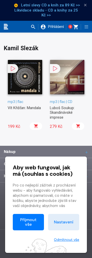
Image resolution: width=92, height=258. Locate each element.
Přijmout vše (28, 222)
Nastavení (63, 222)
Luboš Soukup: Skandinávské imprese (62, 113)
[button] (34, 27)
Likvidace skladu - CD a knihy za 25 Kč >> (46, 13)
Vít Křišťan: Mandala (24, 108)
